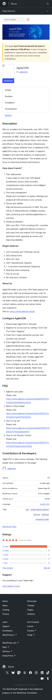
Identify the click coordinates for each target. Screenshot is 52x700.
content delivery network (40, 510)
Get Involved (33, 622)
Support (8, 115)
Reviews (8, 96)
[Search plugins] (28, 19)
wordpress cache (42, 519)
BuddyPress (9, 655)
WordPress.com (10, 643)
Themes (30, 605)
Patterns (31, 614)
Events (30, 626)
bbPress (7, 651)
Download (8, 81)
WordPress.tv (9, 635)
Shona (11, 667)
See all (47, 568)
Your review (7, 568)
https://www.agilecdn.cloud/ (22, 311)
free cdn (37, 515)
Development (11, 109)
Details (8, 90)
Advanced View (9, 526)
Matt (5, 647)
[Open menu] (48, 3)
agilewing (23, 72)
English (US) (45, 504)
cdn (27, 510)
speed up (45, 515)
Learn (4, 622)
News (4, 605)
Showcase (32, 601)
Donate (31, 630)
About (5, 601)
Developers (7, 630)
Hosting (5, 610)
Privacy (5, 614)
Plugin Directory (8, 11)
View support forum (11, 586)
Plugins (30, 610)
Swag (31, 635)
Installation (10, 102)
